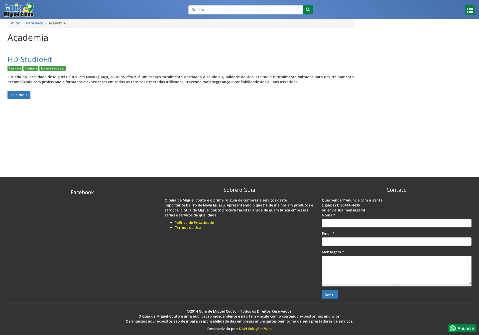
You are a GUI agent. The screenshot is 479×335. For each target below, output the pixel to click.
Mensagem (333, 252)
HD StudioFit (29, 59)
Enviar (330, 294)
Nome (328, 215)
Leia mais (20, 94)
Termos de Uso (188, 227)
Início (15, 23)
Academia (31, 68)
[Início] (19, 9)
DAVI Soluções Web (255, 328)
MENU (470, 10)
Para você (34, 23)
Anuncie (466, 328)
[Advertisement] (157, 116)
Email (328, 233)
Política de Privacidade (194, 222)
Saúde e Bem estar (52, 68)
